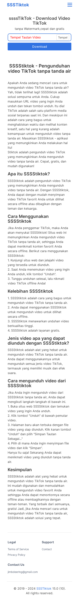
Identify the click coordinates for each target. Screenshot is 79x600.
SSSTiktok (18, 4)
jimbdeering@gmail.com (10, 571)
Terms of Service (18, 549)
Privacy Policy (16, 554)
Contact (47, 549)
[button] (69, 4)
